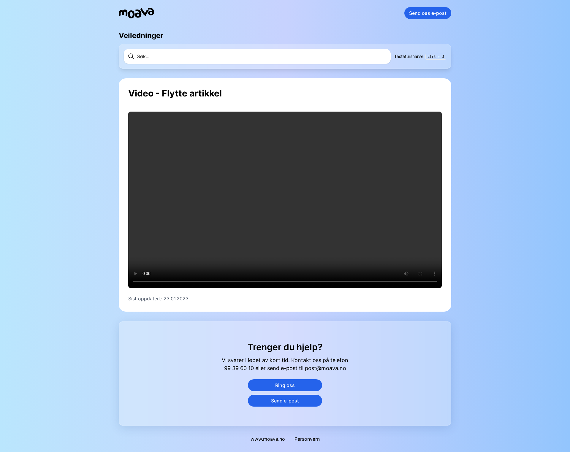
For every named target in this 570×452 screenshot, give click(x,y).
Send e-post (285, 401)
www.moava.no (268, 439)
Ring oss (285, 385)
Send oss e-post (427, 13)
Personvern (307, 439)
